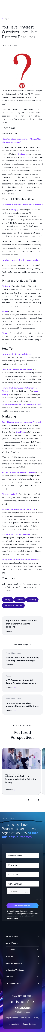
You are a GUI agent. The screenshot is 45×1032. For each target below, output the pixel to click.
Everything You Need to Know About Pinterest (21, 422)
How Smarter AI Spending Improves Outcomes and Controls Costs (21, 706)
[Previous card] (28, 800)
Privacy (36, 1017)
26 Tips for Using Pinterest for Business (19, 472)
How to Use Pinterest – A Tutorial (16, 354)
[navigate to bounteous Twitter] (12, 1001)
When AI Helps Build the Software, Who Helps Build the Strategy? (22, 659)
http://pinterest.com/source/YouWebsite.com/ (21, 404)
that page (22, 154)
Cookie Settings (29, 1024)
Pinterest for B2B (9, 494)
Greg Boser (20, 432)
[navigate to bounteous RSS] (33, 1001)
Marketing (32, 599)
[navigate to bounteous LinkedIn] (17, 1001)
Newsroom (25, 1017)
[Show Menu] (39, 4)
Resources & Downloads (13, 605)
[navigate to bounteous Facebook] (27, 1001)
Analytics (20, 599)
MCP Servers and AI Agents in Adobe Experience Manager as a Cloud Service (21, 683)
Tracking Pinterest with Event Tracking (21, 260)
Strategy (8, 599)
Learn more (9, 631)
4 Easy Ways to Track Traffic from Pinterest (20, 559)
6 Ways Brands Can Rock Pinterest (16, 534)
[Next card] (38, 800)
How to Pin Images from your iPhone (17, 369)
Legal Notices (12, 1017)
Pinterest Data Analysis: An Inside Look (18, 509)
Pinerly (5, 311)
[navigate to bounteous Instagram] (22, 1001)
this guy (14, 209)
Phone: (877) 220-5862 (21, 996)
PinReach (6, 286)
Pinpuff (5, 333)
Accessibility (14, 1024)
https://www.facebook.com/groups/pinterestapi (22, 204)
